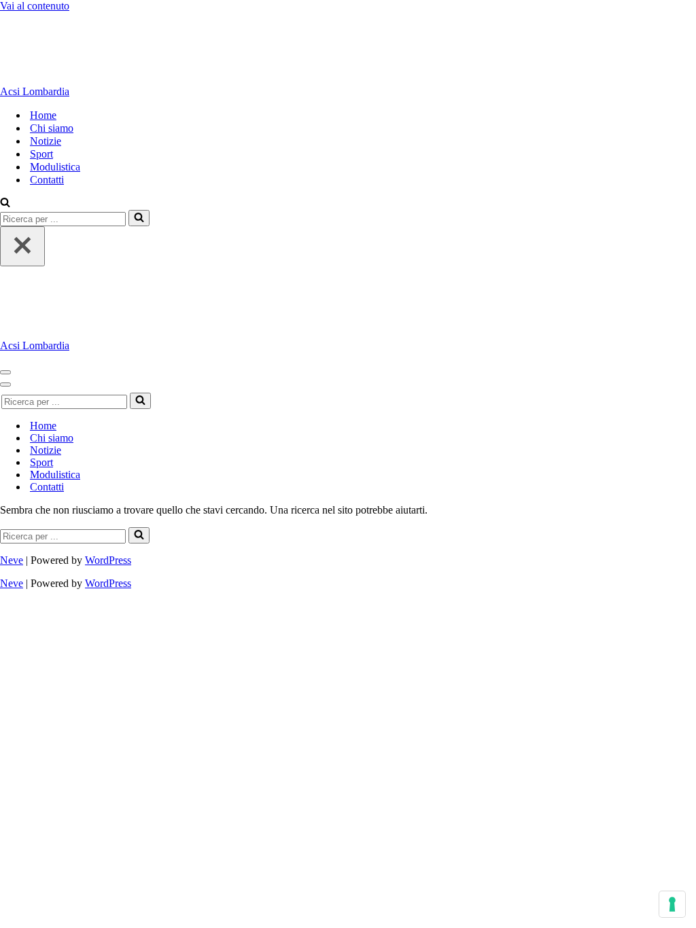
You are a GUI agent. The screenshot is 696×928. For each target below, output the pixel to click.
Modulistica (55, 167)
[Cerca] (5, 203)
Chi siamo (51, 128)
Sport (41, 154)
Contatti (47, 179)
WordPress (108, 560)
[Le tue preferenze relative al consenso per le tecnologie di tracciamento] (672, 904)
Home (43, 115)
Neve (11, 560)
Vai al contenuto (34, 6)
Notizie (45, 141)
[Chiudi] (22, 246)
